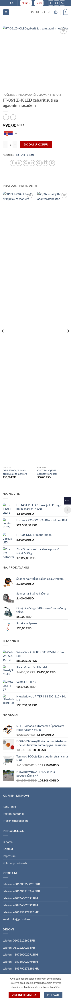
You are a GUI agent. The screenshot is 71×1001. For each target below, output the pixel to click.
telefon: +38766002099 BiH (20, 905)
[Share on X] (19, 163)
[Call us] (62, 3)
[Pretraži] (12, 3)
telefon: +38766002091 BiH (20, 898)
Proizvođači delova (32, 94)
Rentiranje (9, 806)
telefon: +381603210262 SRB (21, 891)
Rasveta (30, 154)
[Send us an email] (56, 3)
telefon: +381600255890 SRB (21, 884)
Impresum (9, 856)
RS (32, 12)
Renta (39, 2)
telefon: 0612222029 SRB (19, 947)
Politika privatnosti (15, 863)
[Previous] (3, 338)
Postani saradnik (13, 813)
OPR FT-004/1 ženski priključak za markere (15, 472)
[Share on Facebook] (13, 163)
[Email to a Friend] (32, 163)
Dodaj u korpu (36, 144)
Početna (9, 94)
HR (43, 12)
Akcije (25, 2)
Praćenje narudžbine (15, 820)
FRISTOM (55, 94)
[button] (6, 12)
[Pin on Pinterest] (39, 163)
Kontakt (8, 848)
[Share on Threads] (26, 163)
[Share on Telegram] (52, 163)
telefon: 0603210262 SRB (19, 940)
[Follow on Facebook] (50, 3)
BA (37, 12)
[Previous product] (13, 117)
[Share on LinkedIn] (45, 163)
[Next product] (6, 117)
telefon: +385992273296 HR (21, 912)
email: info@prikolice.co (17, 919)
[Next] (68, 338)
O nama (8, 842)
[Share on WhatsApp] (6, 163)
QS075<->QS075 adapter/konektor (47, 472)
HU (49, 12)
